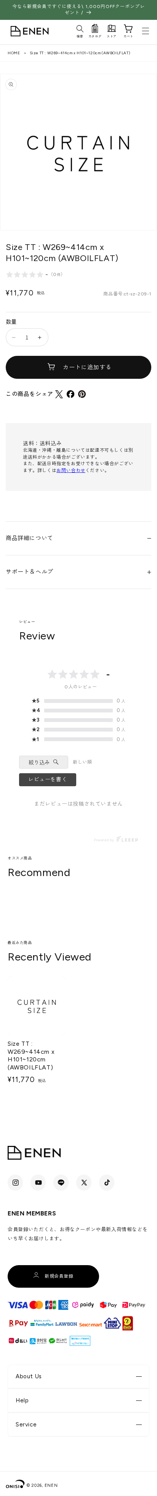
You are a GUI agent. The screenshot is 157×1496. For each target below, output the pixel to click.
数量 (11, 322)
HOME (14, 52)
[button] (80, 30)
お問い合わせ (70, 470)
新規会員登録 (59, 1276)
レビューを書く (47, 779)
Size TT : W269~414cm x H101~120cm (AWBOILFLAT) (31, 1055)
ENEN (51, 1485)
